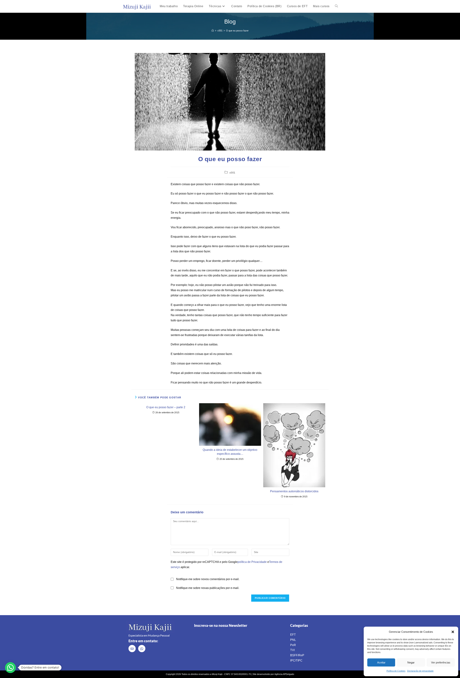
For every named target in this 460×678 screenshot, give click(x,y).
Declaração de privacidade (420, 671)
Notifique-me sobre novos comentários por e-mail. (207, 579)
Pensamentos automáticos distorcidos (294, 491)
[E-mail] (132, 648)
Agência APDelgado (284, 674)
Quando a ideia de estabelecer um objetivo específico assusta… (230, 451)
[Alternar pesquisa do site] (336, 6)
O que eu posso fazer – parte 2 (165, 407)
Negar (411, 662)
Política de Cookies (396, 671)
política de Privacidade (252, 561)
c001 (232, 172)
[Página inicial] (212, 30)
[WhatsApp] (141, 648)
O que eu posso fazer (237, 30)
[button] (453, 632)
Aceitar (381, 662)
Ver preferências (440, 662)
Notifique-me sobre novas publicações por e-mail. (207, 587)
